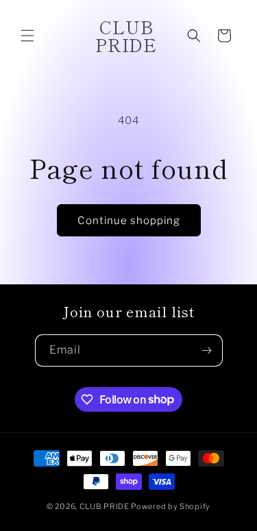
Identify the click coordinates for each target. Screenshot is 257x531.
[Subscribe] (207, 350)
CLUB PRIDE (104, 506)
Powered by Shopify (170, 506)
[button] (27, 36)
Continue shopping (128, 220)
